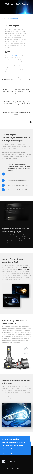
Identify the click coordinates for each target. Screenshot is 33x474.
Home (3, 18)
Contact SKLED (7, 451)
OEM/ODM (14, 56)
